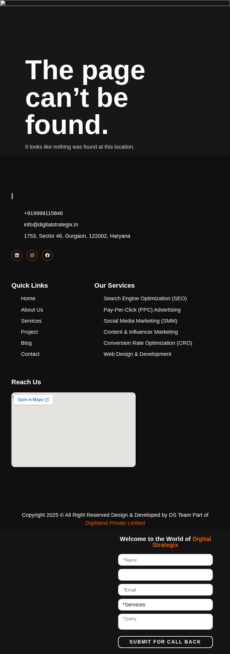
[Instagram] (32, 255)
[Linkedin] (16, 255)
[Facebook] (47, 255)
